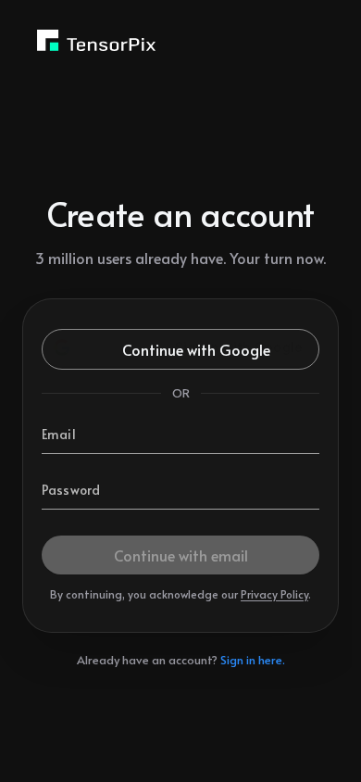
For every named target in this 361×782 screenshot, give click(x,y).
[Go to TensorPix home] (96, 40)
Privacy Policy (274, 593)
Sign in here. (252, 659)
